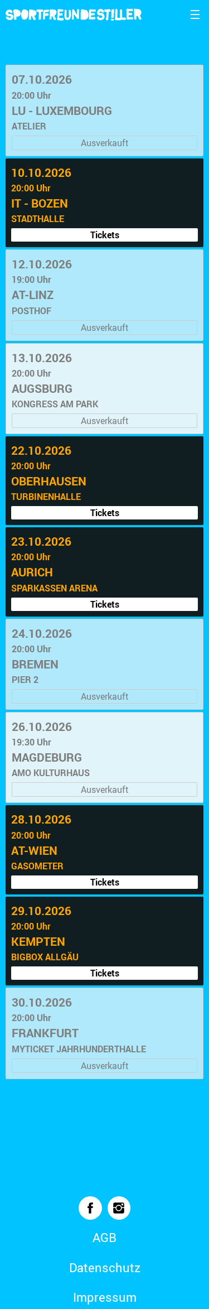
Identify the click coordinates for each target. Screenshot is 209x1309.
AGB (104, 1237)
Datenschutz (104, 1267)
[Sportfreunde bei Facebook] (90, 1208)
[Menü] (195, 14)
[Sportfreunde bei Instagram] (119, 1208)
